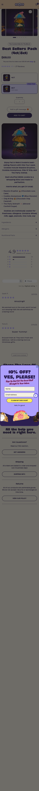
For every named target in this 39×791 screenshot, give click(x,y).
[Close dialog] (37, 367)
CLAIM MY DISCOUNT (19, 400)
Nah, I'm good (19, 405)
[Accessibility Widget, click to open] (36, 395)
